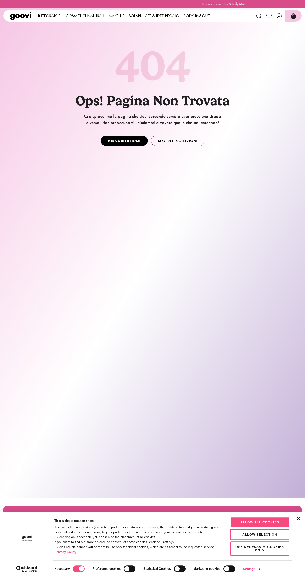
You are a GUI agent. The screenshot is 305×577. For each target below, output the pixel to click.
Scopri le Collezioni (178, 141)
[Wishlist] (269, 16)
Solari (135, 15)
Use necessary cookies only (259, 548)
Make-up (116, 15)
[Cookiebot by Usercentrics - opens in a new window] (27, 569)
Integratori (50, 15)
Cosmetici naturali (85, 15)
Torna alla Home (124, 141)
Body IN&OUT (196, 15)
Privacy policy (65, 552)
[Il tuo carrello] (293, 15)
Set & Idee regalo (162, 15)
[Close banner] (298, 518)
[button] (259, 16)
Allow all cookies (259, 522)
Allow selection (259, 534)
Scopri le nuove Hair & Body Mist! (152, 4)
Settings (249, 569)
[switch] (129, 568)
